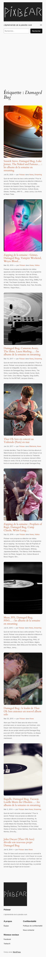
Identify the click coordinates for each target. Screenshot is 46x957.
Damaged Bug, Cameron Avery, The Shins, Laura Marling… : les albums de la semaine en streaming (22, 351)
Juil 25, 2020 (8, 175)
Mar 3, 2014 (8, 809)
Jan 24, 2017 (8, 446)
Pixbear (22, 175)
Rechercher (36, 31)
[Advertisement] (23, 61)
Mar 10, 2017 (8, 359)
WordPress (17, 952)
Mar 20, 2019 (8, 265)
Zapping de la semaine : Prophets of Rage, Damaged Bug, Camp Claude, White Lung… (23, 527)
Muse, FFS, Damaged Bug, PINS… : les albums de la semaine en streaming (22, 620)
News (31, 175)
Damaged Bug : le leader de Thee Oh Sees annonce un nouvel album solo (22, 711)
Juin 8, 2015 (8, 628)
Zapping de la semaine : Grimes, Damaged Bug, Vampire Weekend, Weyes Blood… (23, 258)
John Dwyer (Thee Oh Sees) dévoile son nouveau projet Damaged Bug (19, 842)
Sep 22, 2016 (8, 534)
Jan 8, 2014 (8, 849)
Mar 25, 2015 (8, 719)
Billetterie (32, 446)
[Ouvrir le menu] (41, 25)
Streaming (38, 175)
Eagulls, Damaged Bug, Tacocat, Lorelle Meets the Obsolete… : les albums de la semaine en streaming (22, 802)
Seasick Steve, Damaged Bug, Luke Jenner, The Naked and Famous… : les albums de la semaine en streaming (23, 166)
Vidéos (37, 265)
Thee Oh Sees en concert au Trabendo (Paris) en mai (19, 441)
